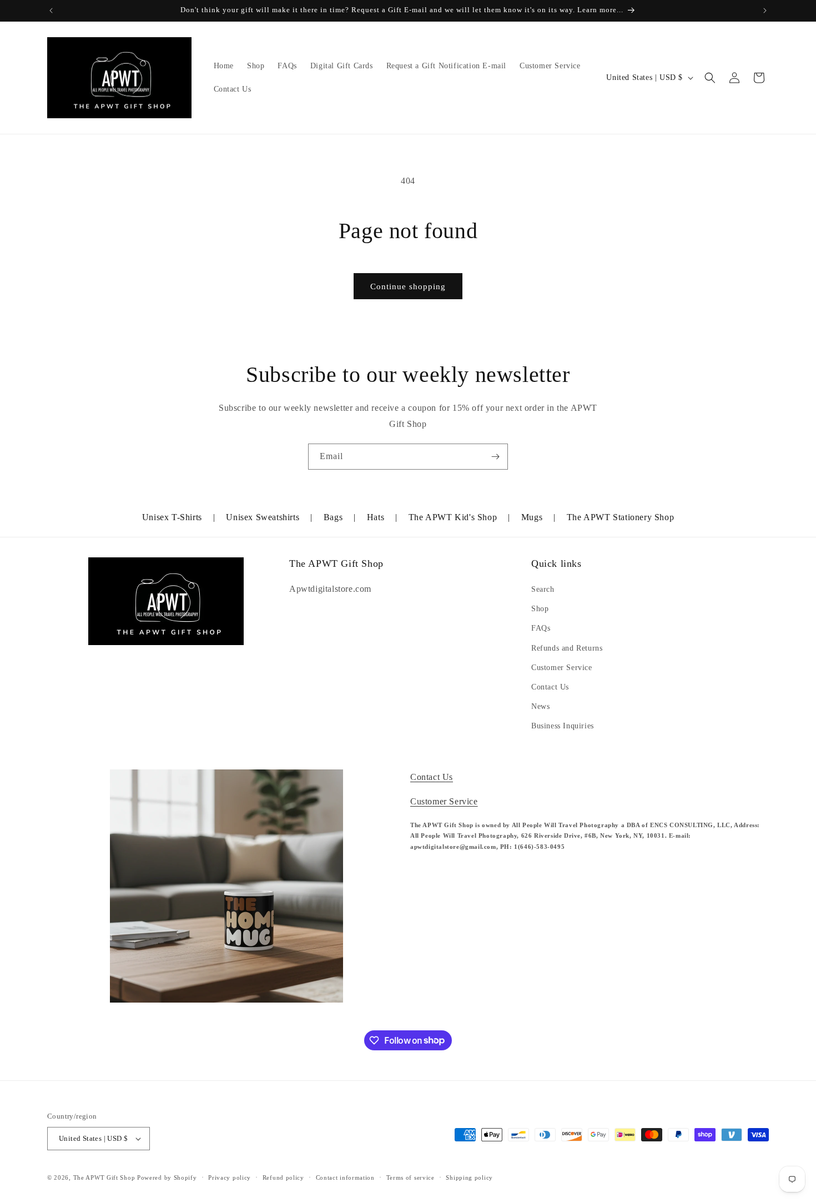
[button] (710, 78)
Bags (333, 517)
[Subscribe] (495, 457)
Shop (539, 609)
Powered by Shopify (167, 1177)
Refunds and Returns (566, 648)
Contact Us (550, 687)
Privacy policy (229, 1177)
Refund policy (283, 1177)
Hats (375, 517)
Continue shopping (408, 286)
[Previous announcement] (51, 10)
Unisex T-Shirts (172, 517)
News (540, 706)
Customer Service (561, 667)
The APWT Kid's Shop (453, 517)
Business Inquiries (562, 726)
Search (543, 589)
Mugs (531, 517)
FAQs (540, 628)
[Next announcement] (765, 10)
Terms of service (410, 1177)
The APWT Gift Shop (104, 1177)
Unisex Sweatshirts (262, 517)
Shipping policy (469, 1177)
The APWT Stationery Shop (620, 517)
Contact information (345, 1177)
